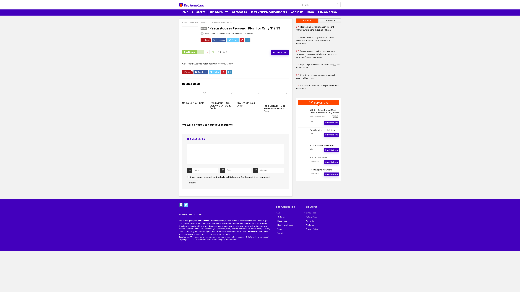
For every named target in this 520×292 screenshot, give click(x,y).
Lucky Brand (314, 161)
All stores (198, 12)
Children (281, 217)
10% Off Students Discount (322, 145)
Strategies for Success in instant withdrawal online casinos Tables (315, 28)
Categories (239, 12)
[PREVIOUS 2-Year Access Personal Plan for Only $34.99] (2, 285)
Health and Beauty (285, 225)
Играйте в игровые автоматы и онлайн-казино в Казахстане (316, 77)
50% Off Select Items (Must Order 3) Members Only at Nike (324, 111)
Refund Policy (219, 12)
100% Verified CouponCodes (269, 12)
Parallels (250, 33)
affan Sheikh (209, 33)
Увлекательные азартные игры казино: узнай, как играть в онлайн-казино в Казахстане (315, 40)
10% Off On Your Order (246, 104)
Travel (280, 233)
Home (184, 12)
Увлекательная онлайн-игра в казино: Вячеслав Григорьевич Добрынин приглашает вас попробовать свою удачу (317, 54)
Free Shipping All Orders (321, 169)
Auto (279, 213)
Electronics (282, 221)
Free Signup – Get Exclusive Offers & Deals (220, 105)
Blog (310, 12)
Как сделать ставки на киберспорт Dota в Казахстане (317, 87)
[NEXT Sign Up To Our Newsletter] (517, 285)
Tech (279, 229)
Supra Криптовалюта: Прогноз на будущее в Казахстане (318, 66)
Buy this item (331, 122)
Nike (311, 122)
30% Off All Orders (318, 157)
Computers (193, 23)
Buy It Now (280, 52)
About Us (297, 12)
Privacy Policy (327, 12)
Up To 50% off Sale (193, 103)
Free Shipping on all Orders (322, 130)
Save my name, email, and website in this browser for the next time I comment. (230, 177)
